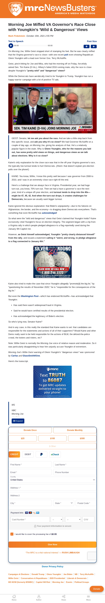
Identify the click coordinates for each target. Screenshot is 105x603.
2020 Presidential (57, 578)
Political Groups (82, 582)
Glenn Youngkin (54, 574)
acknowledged (49, 213)
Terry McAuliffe (87, 574)
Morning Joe (58, 582)
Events (69, 582)
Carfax (14, 355)
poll (66, 55)
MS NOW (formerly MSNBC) (21, 582)
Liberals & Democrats (77, 578)
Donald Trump (38, 574)
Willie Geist (13, 578)
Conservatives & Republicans (34, 578)
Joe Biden (67, 574)
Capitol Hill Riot (43, 582)
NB (76, 574)
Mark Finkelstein (16, 36)
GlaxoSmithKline (31, 355)
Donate (96, 589)
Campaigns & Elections (18, 574)
